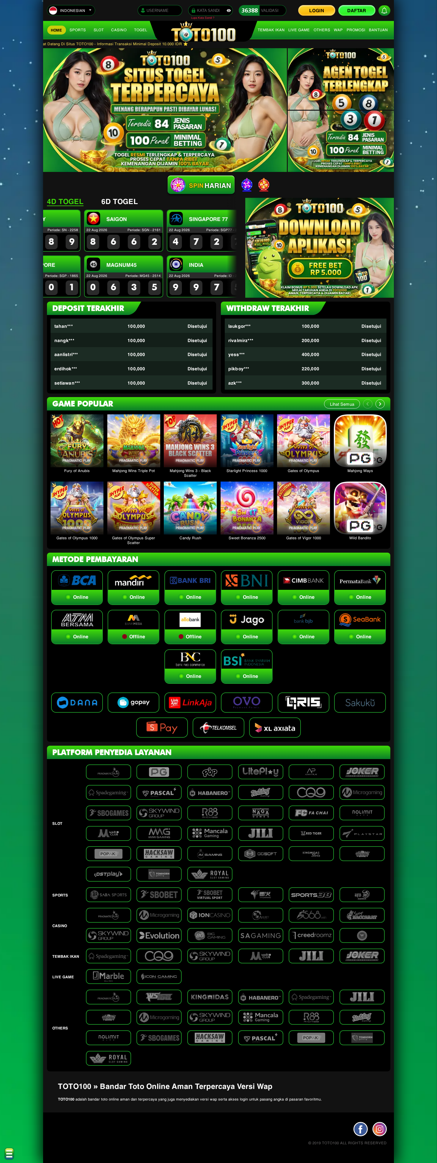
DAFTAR (356, 10)
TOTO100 (66, 1098)
